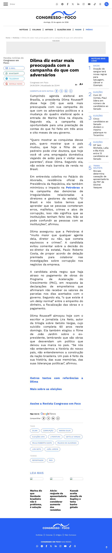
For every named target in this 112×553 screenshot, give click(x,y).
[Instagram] (84, 4)
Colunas (36, 30)
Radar (78, 30)
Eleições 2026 (64, 30)
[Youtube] (89, 4)
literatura (55, 437)
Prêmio (89, 30)
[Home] (56, 15)
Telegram (14, 79)
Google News (15, 84)
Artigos (49, 30)
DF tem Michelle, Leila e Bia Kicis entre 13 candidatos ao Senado (100, 152)
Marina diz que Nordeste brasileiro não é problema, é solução (36, 498)
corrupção (48, 431)
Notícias (23, 30)
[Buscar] (106, 4)
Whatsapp (14, 73)
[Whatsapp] (57, 4)
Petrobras (73, 187)
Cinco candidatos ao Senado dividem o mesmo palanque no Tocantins (100, 127)
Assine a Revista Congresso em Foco (55, 403)
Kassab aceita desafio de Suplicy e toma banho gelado (76, 498)
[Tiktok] (95, 4)
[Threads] (100, 4)
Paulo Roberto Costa (42, 443)
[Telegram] (62, 4)
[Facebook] (67, 4)
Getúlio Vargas (73, 437)
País (51, 460)
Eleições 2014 (38, 437)
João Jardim (52, 449)
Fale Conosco (70, 535)
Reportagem (37, 460)
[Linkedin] (78, 4)
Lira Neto (36, 449)
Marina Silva (64, 431)
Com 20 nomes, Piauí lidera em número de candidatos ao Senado (100, 102)
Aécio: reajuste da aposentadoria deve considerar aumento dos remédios (58, 500)
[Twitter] (73, 4)
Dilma (34, 431)
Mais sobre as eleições (46, 389)
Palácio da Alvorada (67, 443)
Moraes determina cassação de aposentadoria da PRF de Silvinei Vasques (101, 179)
